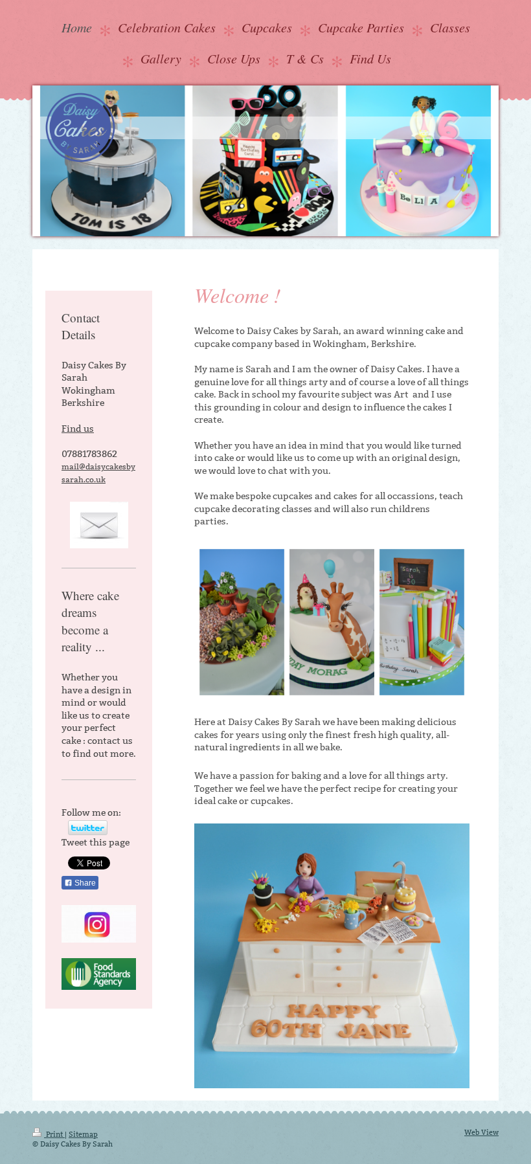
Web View (481, 1132)
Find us (78, 428)
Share (84, 883)
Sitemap (83, 1134)
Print (54, 1134)
